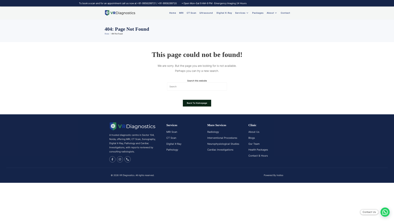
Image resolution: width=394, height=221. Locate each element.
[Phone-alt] (128, 159)
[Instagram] (120, 159)
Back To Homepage (197, 103)
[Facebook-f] (112, 159)
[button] (385, 212)
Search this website (197, 80)
